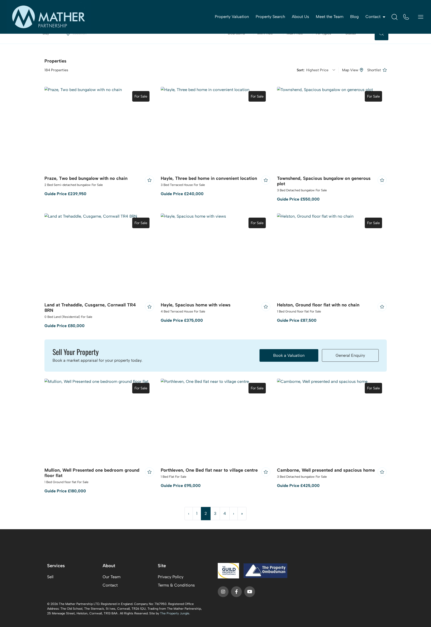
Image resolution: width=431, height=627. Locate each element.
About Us (300, 16)
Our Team (112, 576)
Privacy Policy (170, 576)
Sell (50, 576)
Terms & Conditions (176, 585)
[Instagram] (223, 591)
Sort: (301, 70)
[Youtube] (249, 591)
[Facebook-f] (236, 591)
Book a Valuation (289, 355)
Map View (350, 70)
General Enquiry (350, 355)
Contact (110, 585)
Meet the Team (329, 16)
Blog (354, 16)
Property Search (270, 16)
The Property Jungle (174, 613)
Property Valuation (232, 16)
